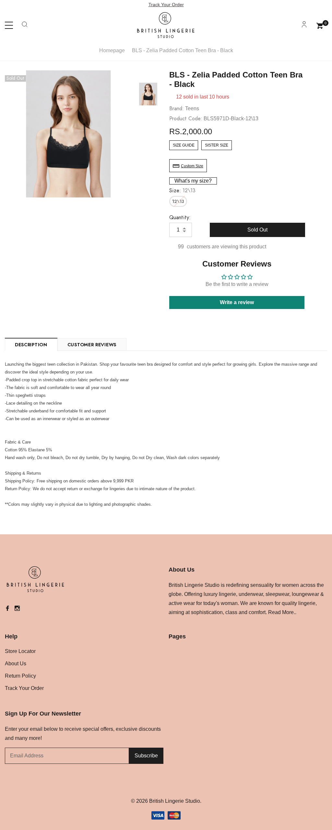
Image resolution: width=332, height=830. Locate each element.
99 (181, 246)
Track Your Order (166, 4)
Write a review (237, 302)
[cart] (320, 25)
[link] (148, 94)
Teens (192, 108)
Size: (182, 190)
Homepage (112, 50)
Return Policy (20, 676)
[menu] (9, 25)
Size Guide (184, 145)
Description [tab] (31, 345)
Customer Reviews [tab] (91, 345)
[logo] (166, 25)
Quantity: (180, 217)
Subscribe (146, 755)
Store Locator (20, 651)
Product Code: (185, 118)
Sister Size (216, 145)
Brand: (176, 108)
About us (15, 663)
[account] (304, 27)
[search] (25, 27)
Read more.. (282, 612)
